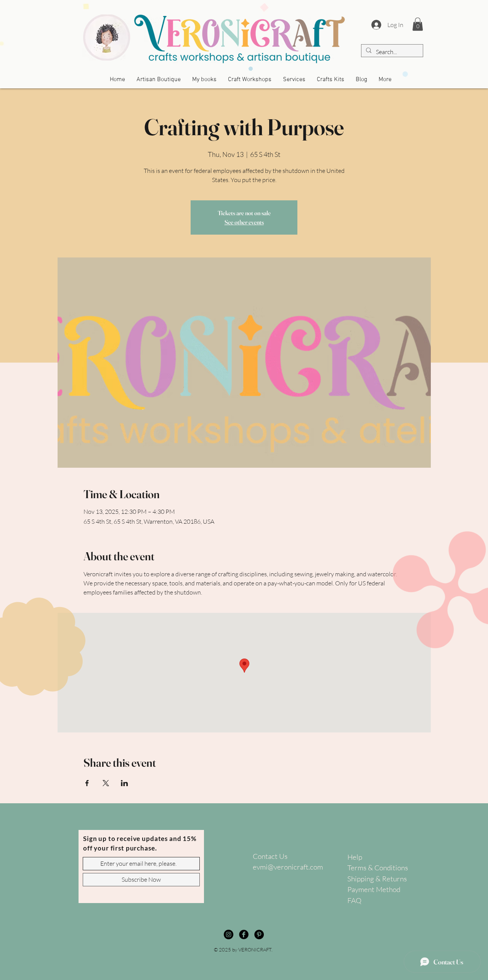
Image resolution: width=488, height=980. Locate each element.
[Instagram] (228, 934)
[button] (417, 24)
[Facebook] (244, 934)
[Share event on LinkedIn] (124, 783)
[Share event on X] (105, 783)
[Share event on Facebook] (87, 783)
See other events (244, 222)
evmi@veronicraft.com (288, 866)
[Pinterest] (259, 934)
